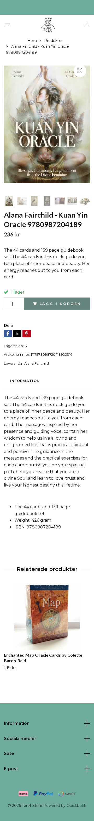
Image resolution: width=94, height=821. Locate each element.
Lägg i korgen (60, 304)
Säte (9, 753)
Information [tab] (25, 381)
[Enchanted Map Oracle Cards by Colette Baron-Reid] (47, 617)
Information (17, 723)
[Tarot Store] (48, 25)
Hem (32, 40)
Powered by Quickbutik (64, 805)
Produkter (53, 40)
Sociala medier (20, 738)
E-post (11, 768)
